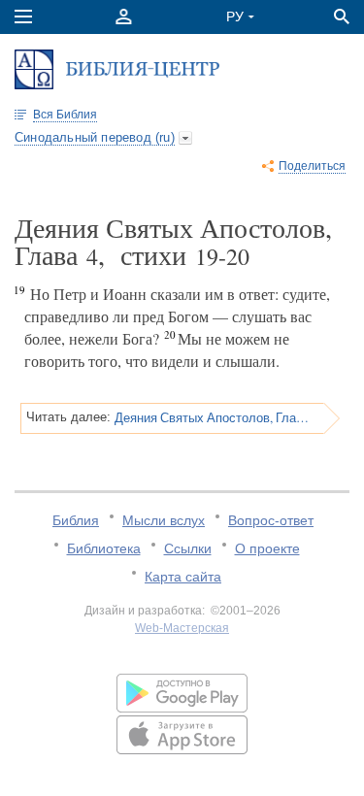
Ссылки (188, 548)
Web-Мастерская (182, 628)
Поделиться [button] (312, 166)
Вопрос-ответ (271, 520)
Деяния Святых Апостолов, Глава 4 (213, 417)
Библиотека (104, 548)
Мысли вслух (163, 520)
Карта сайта (183, 576)
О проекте (267, 548)
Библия (75, 520)
